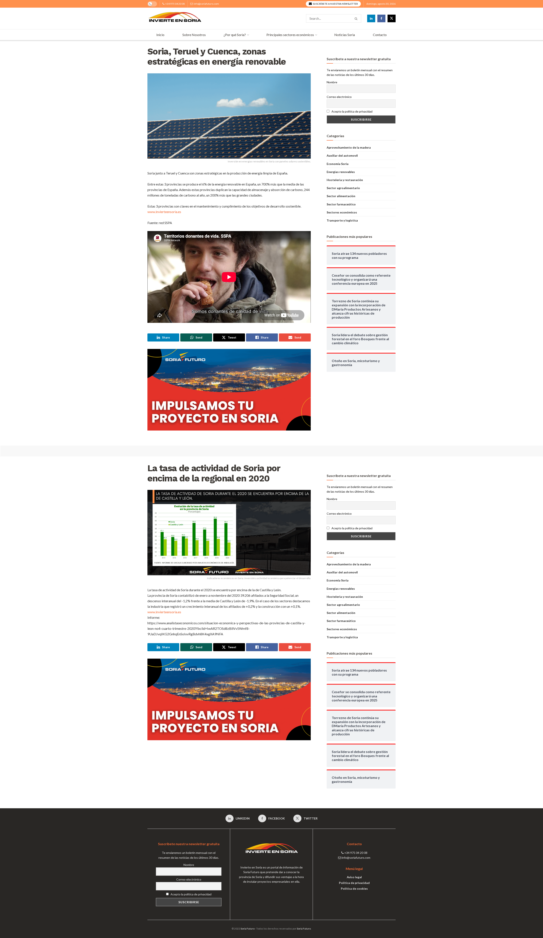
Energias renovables (341, 172)
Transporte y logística (342, 220)
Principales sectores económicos (290, 35)
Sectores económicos (342, 212)
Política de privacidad (354, 883)
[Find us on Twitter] (392, 18)
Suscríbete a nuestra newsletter (335, 3)
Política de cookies (354, 888)
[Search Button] (357, 18)
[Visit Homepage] (174, 18)
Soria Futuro (248, 928)
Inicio (160, 35)
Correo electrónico (339, 97)
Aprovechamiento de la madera (349, 147)
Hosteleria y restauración (345, 180)
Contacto (380, 35)
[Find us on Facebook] (381, 18)
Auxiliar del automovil (342, 155)
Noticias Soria (344, 35)
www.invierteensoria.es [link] (164, 212)
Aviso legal (354, 877)
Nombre (332, 82)
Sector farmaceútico (341, 204)
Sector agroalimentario (343, 188)
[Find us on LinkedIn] (371, 18)
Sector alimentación (341, 196)
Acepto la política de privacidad (351, 111)
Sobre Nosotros (194, 35)
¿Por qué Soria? (235, 35)
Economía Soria (337, 164)
